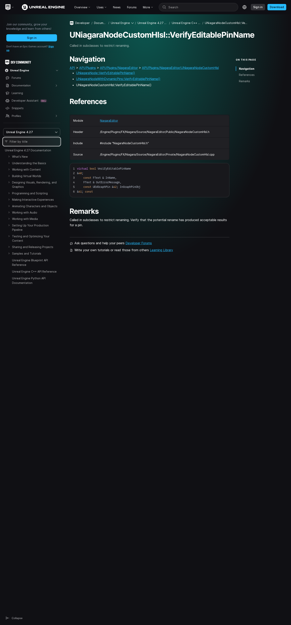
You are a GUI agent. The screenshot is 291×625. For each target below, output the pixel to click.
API (72, 68)
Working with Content (26, 169)
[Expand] (8, 156)
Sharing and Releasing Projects (32, 247)
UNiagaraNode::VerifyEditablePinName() (105, 73)
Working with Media (25, 218)
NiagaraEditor (109, 120)
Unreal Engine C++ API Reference (34, 271)
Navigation (246, 68)
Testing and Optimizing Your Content (30, 238)
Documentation (100, 23)
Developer (82, 23)
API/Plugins (87, 68)
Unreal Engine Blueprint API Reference (30, 262)
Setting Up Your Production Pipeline (30, 227)
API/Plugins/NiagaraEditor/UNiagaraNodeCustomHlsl (180, 68)
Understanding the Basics (29, 163)
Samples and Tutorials (26, 253)
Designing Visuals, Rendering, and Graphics (34, 184)
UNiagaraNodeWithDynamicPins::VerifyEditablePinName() (118, 79)
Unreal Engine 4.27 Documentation (28, 150)
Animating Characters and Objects (34, 206)
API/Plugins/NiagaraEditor (119, 68)
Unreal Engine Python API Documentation (29, 280)
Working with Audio (24, 212)
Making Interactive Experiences (33, 199)
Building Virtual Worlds (26, 176)
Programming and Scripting (30, 193)
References (247, 74)
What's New (20, 156)
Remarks (244, 81)
